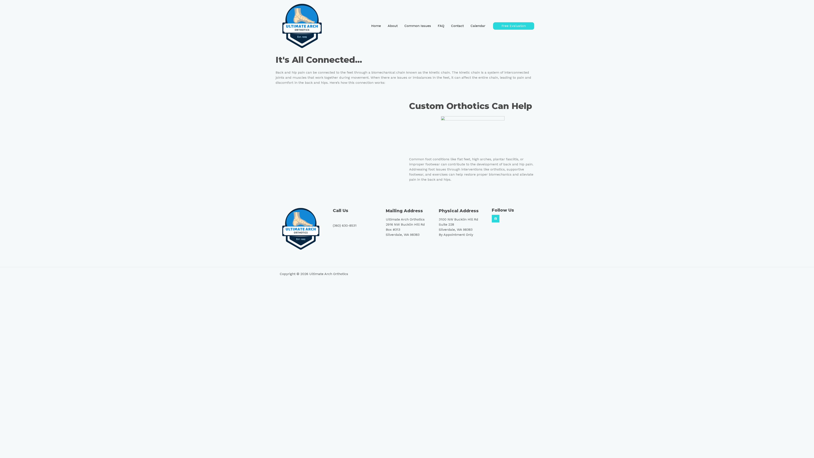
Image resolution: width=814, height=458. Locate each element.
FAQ (441, 26)
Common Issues (417, 26)
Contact (457, 26)
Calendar (478, 26)
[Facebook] (495, 218)
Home (376, 26)
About (393, 26)
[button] (513, 26)
